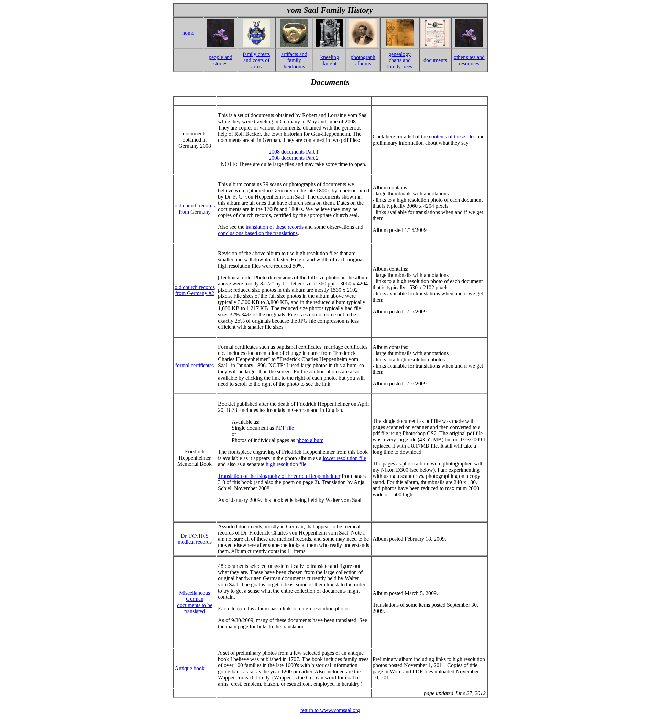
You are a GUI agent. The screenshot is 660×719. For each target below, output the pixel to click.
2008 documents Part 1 (294, 152)
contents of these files (452, 136)
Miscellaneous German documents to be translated (194, 602)
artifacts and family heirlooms (294, 60)
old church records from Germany (195, 209)
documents (435, 60)
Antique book (190, 668)
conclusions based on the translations (258, 233)
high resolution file (286, 464)
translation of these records (275, 227)
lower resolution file (344, 458)
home (188, 33)
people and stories (220, 60)
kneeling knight (329, 60)
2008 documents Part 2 (294, 158)
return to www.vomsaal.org (330, 710)
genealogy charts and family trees (399, 60)
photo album (309, 440)
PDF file (284, 428)
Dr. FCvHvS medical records (195, 539)
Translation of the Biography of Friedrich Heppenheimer (279, 476)
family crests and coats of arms (256, 60)
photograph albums (363, 60)
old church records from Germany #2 (195, 290)
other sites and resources (469, 60)
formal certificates (194, 365)
